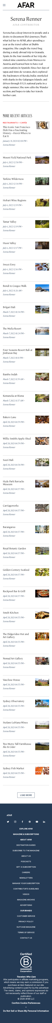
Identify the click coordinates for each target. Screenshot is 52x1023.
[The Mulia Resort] (42, 331)
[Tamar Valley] (42, 224)
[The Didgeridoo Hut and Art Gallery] (42, 636)
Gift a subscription (26, 867)
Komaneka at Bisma (13, 395)
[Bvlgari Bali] (42, 309)
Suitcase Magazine (26, 927)
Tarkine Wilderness (13, 178)
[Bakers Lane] (42, 419)
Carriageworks (10, 505)
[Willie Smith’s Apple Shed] (42, 441)
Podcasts (26, 861)
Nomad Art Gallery (13, 658)
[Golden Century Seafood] (42, 572)
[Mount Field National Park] (42, 160)
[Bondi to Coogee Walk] (42, 288)
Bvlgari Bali (9, 307)
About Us (26, 856)
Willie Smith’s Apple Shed (17, 438)
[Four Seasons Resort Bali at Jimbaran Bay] (42, 352)
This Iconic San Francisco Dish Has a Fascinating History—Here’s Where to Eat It (17, 131)
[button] (26, 1003)
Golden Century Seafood (16, 569)
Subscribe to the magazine (26, 851)
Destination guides (26, 845)
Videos (26, 894)
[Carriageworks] (42, 508)
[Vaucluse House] (42, 682)
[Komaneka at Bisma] (42, 398)
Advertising (26, 905)
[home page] (25, 5)
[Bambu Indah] (42, 377)
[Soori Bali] (42, 462)
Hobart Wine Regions (14, 200)
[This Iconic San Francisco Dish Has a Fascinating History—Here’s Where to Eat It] (42, 125)
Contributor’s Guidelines (26, 889)
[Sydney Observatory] (42, 703)
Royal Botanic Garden (14, 548)
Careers (26, 872)
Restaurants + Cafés (15, 123)
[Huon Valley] (42, 245)
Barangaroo (9, 527)
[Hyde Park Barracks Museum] (42, 484)
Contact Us (26, 938)
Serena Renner (9, 144)
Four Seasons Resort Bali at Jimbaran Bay (17, 351)
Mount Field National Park (17, 157)
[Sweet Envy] (42, 267)
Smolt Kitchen (10, 612)
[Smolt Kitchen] (42, 615)
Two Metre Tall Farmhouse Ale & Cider (17, 745)
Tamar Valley (9, 221)
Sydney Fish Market (13, 768)
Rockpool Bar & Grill (14, 591)
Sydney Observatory (13, 701)
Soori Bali (8, 459)
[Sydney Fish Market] (42, 771)
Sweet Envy (9, 264)
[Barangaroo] (42, 529)
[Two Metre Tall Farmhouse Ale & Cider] (42, 746)
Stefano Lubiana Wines (15, 722)
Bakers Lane (9, 417)
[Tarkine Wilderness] (42, 181)
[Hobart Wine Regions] (42, 203)
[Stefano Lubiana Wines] (42, 725)
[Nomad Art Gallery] (42, 661)
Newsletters (26, 878)
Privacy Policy (26, 921)
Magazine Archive (26, 900)
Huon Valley (9, 243)
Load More (26, 795)
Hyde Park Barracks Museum (13, 483)
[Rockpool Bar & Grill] (42, 593)
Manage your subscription (26, 883)
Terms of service (26, 932)
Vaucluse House (11, 679)
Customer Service (26, 916)
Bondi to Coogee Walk (14, 285)
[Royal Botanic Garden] (42, 551)
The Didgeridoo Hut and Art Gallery (16, 635)
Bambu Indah (10, 374)
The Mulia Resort (12, 328)
